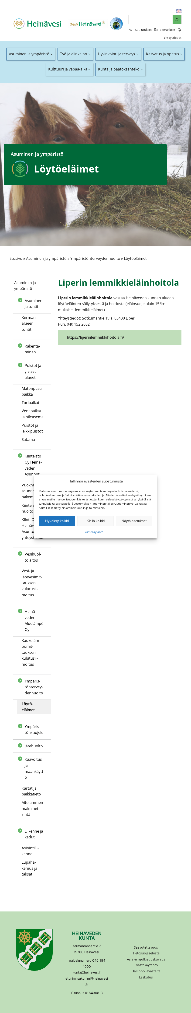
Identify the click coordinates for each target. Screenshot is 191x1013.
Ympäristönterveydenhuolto (95, 258)
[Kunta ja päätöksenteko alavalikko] (141, 69)
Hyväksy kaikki (57, 521)
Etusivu (16, 258)
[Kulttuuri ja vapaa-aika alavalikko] (89, 69)
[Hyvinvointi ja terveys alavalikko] (137, 54)
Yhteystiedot (172, 37)
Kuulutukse (143, 30)
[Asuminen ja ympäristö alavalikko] (51, 54)
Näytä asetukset (134, 521)
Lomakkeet (167, 30)
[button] (146, 971)
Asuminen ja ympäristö (46, 258)
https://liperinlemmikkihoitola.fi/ (95, 337)
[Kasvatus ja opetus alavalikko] (181, 54)
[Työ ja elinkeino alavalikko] (89, 54)
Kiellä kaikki (96, 521)
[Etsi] (177, 19)
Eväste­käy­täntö (93, 532)
